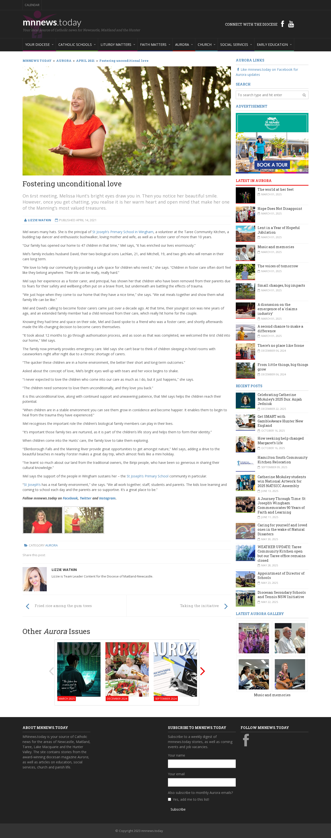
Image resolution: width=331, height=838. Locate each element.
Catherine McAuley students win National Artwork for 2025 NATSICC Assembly (282, 481)
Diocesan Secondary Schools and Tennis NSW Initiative (282, 594)
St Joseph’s (32, 484)
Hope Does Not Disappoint (280, 208)
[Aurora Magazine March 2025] (79, 669)
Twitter (85, 498)
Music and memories (276, 247)
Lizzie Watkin (64, 569)
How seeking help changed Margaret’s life (281, 440)
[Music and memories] (254, 638)
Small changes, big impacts (281, 285)
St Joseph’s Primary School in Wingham (122, 231)
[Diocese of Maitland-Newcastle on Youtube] (291, 23)
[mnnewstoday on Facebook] (282, 23)
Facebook (70, 498)
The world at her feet (276, 189)
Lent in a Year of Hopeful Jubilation (279, 230)
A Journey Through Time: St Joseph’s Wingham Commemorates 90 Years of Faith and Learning (282, 505)
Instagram (107, 498)
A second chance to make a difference (280, 328)
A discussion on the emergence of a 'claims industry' (277, 309)
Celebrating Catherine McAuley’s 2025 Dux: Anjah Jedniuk (280, 399)
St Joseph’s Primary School (147, 476)
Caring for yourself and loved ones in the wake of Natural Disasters (282, 529)
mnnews (52, 21)
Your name (176, 755)
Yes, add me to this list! (191, 799)
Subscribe (178, 809)
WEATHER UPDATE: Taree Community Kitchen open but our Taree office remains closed (282, 554)
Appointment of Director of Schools (281, 575)
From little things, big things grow (283, 367)
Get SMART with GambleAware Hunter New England (280, 421)
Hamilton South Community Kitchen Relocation (282, 459)
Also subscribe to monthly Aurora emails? (200, 792)
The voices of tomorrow (278, 266)
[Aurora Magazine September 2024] (175, 669)
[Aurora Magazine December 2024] (127, 669)
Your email (176, 774)
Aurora (51, 545)
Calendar (32, 5)
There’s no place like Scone (281, 345)
